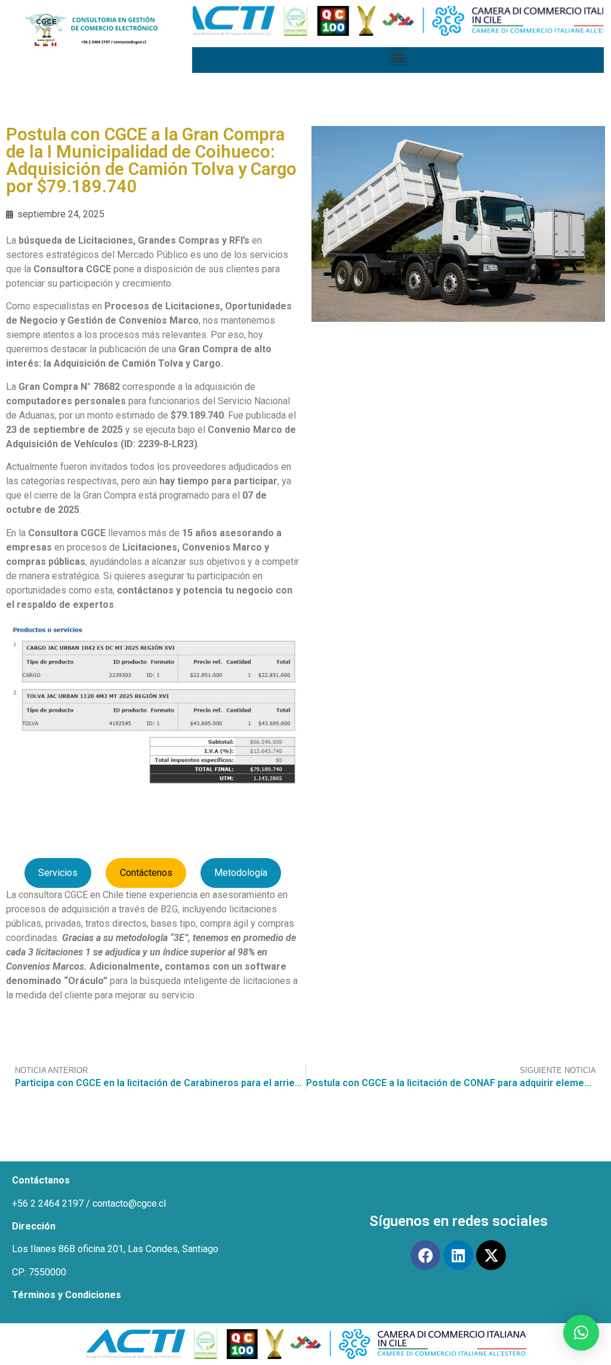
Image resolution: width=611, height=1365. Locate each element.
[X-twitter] (491, 1255)
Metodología (240, 872)
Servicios (58, 872)
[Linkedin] (458, 1255)
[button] (398, 57)
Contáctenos (146, 872)
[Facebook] (425, 1255)
